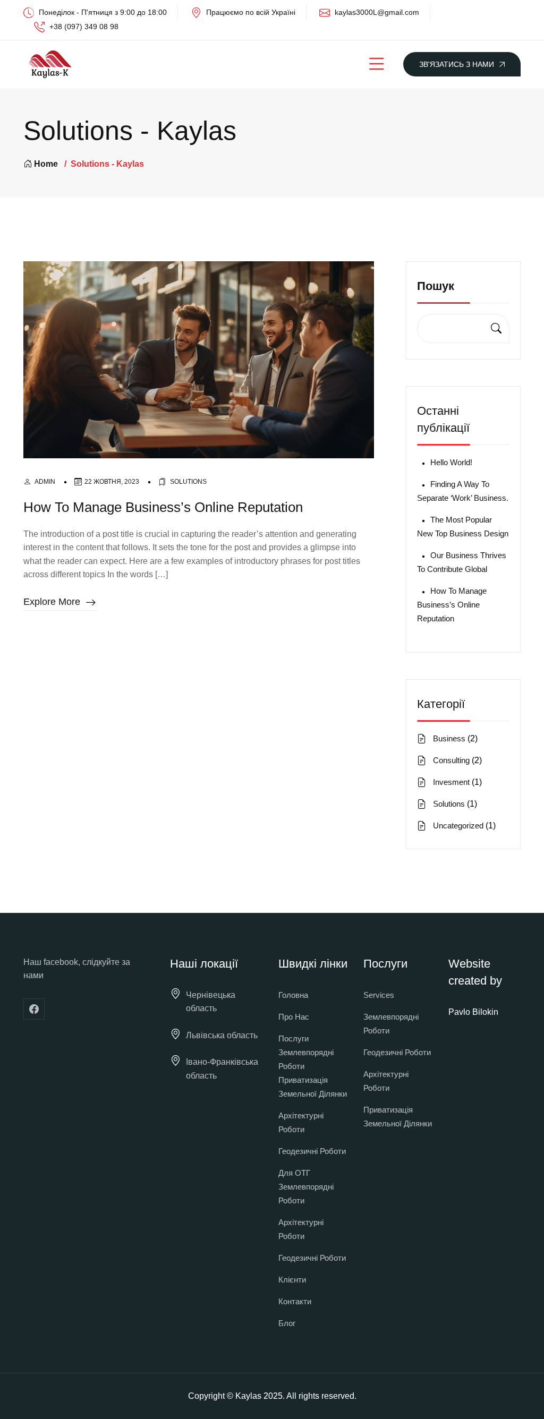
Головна (293, 994)
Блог (286, 1323)
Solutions (188, 481)
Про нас (293, 1016)
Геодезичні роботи (312, 1151)
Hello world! (451, 462)
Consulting (451, 760)
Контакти (294, 1301)
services (378, 994)
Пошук (435, 286)
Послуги (293, 1038)
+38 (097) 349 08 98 (83, 26)
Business (449, 738)
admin (45, 481)
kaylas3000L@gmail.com (377, 12)
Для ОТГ (294, 1172)
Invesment (451, 782)
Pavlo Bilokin (473, 1011)
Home (46, 163)
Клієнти (292, 1279)
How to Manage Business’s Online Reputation (163, 507)
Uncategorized (458, 825)
